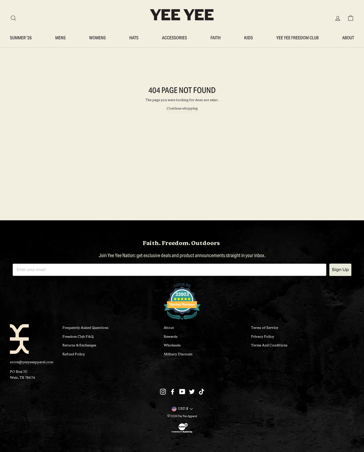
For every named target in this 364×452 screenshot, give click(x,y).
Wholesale (172, 345)
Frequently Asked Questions (85, 328)
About (348, 38)
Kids (248, 38)
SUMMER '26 (21, 38)
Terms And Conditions (269, 345)
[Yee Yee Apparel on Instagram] (163, 392)
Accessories (174, 38)
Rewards (171, 337)
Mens (60, 38)
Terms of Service (264, 328)
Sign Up (340, 269)
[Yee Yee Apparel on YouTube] (182, 392)
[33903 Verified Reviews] (182, 321)
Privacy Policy (262, 337)
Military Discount (178, 354)
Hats (133, 38)
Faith (215, 38)
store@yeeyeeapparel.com (31, 362)
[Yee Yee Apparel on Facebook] (173, 392)
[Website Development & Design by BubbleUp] (182, 432)
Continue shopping (182, 109)
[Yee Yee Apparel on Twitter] (192, 392)
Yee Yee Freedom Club (297, 38)
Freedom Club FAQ (78, 337)
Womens (97, 38)
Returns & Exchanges (79, 345)
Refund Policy (73, 354)
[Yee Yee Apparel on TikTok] (202, 392)
